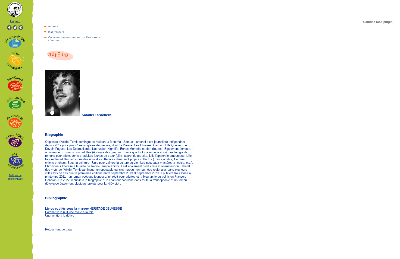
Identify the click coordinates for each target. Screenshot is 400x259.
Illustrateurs (56, 31)
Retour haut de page (58, 229)
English (15, 21)
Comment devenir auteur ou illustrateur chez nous (74, 39)
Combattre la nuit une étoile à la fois (69, 212)
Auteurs (53, 26)
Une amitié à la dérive (59, 215)
